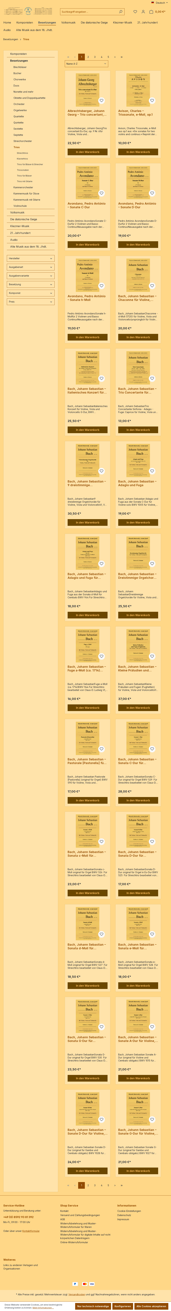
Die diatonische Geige (23, 219)
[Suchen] (121, 11)
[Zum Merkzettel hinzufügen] (101, 100)
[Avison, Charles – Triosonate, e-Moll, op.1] (138, 90)
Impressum (123, 1219)
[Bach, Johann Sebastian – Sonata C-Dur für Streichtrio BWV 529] (138, 738)
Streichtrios (22, 153)
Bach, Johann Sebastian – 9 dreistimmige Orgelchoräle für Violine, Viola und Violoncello (87, 483)
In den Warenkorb (87, 152)
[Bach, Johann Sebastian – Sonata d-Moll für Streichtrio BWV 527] (88, 923)
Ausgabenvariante (19, 275)
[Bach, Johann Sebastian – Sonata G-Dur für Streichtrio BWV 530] (88, 1016)
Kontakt (64, 1211)
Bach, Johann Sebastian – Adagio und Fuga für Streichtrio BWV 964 (87, 576)
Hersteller (14, 258)
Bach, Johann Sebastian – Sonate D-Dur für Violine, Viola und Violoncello (87, 1131)
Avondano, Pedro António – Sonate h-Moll (87, 298)
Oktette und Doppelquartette (29, 97)
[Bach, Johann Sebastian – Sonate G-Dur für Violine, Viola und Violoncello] (138, 1109)
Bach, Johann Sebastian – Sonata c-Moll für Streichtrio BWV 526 (87, 854)
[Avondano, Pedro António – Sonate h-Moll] (88, 275)
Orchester (19, 104)
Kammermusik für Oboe (26, 193)
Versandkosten (76, 1294)
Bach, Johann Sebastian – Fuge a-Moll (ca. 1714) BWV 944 (87, 668)
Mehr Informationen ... (43, 1308)
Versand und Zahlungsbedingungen (80, 1215)
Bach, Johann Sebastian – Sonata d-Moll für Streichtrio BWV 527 (87, 946)
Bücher (17, 73)
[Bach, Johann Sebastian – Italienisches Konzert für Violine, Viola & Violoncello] (88, 368)
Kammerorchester (23, 187)
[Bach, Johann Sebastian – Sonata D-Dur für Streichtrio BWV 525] (138, 831)
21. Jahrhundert (20, 233)
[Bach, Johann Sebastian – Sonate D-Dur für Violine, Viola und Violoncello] (88, 1109)
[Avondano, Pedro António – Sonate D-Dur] (138, 182)
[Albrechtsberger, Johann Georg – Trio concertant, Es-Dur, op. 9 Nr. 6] (88, 90)
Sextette (18, 128)
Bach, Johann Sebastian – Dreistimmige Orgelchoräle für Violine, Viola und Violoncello (138, 576)
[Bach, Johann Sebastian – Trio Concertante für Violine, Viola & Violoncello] (138, 368)
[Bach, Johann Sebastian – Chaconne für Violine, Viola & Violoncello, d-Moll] (138, 275)
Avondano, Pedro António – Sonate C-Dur (87, 205)
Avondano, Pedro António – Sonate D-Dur (137, 205)
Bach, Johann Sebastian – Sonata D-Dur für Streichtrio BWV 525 (137, 854)
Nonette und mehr (23, 91)
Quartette (19, 116)
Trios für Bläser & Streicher (30, 164)
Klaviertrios (22, 158)
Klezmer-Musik (19, 226)
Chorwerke (20, 79)
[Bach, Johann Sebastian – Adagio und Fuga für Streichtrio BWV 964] (88, 553)
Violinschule (20, 205)
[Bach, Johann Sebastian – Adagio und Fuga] (138, 460)
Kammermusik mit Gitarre (27, 199)
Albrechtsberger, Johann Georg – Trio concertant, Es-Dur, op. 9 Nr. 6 (86, 112)
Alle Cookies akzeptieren (151, 1306)
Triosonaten (23, 170)
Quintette (19, 122)
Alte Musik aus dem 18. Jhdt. (28, 246)
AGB (62, 1219)
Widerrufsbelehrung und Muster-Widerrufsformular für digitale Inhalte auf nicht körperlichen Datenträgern (85, 1235)
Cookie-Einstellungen (129, 1211)
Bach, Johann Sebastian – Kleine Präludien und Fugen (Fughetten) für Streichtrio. (137, 668)
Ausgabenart (16, 267)
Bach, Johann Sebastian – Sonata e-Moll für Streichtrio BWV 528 (137, 946)
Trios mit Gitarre (24, 181)
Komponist (14, 293)
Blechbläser (20, 67)
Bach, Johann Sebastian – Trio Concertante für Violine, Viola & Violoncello (138, 390)
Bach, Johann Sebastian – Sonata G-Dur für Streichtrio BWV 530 (87, 1039)
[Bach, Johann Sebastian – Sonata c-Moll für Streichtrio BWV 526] (88, 831)
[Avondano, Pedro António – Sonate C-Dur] (88, 182)
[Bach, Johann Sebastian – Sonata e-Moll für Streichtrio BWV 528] (138, 923)
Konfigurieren (123, 1306)
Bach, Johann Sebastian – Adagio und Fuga (137, 483)
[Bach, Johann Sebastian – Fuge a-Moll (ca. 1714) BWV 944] (88, 645)
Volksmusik (17, 212)
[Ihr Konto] (143, 11)
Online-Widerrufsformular (74, 1242)
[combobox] (88, 11)
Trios (17, 147)
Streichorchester (23, 141)
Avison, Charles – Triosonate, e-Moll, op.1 (135, 112)
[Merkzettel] (135, 11)
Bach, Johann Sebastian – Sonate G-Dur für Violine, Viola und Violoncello (137, 1131)
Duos (16, 85)
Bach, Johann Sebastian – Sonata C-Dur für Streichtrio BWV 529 (137, 761)
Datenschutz (124, 1215)
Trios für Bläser (24, 175)
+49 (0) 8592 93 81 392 (18, 1217)
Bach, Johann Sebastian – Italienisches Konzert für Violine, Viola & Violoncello (87, 390)
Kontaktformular (30, 1231)
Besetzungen (19, 60)
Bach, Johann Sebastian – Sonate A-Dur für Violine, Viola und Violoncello (137, 1039)
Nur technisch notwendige (93, 1306)
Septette (18, 134)
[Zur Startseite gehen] (28, 11)
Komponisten (18, 53)
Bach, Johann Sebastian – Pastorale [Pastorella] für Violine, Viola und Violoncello (87, 761)
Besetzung (15, 284)
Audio (14, 239)
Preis (12, 301)
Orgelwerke (20, 110)
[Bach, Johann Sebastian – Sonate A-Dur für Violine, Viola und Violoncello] (138, 1016)
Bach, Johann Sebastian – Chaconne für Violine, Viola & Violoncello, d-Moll (137, 298)
